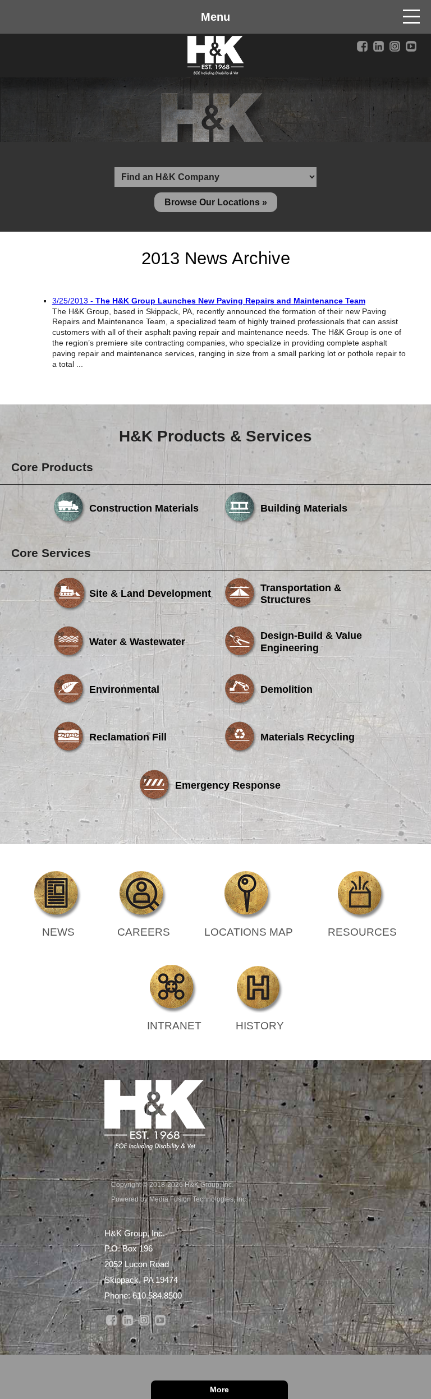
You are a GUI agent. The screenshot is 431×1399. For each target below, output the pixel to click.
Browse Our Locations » (215, 202)
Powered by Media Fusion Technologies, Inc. (179, 1199)
